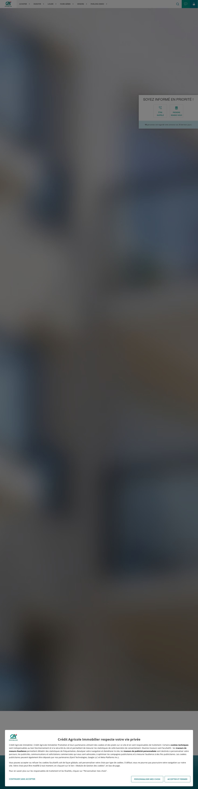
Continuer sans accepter (22, 779)
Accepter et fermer (177, 779)
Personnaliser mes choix (147, 779)
